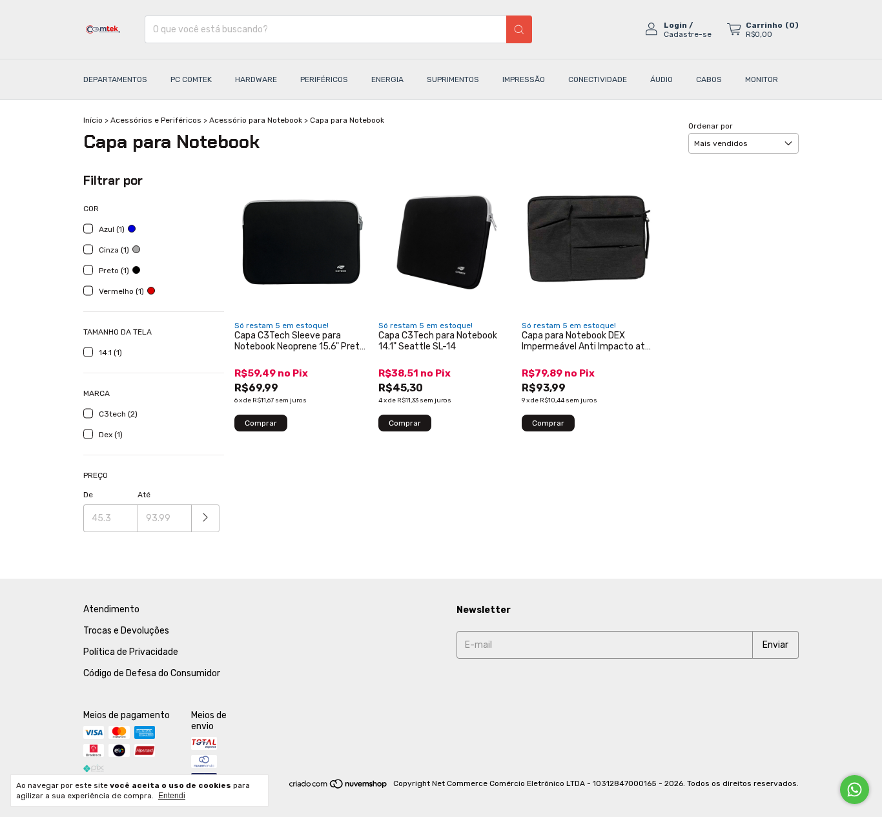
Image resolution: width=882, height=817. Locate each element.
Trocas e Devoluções (126, 630)
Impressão (523, 79)
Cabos (709, 79)
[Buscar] (519, 29)
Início (93, 120)
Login (675, 25)
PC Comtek (191, 79)
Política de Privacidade (130, 651)
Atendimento (111, 609)
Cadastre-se (688, 34)
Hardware (256, 79)
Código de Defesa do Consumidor (151, 673)
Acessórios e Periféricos (155, 120)
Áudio (661, 79)
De (88, 494)
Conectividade (597, 79)
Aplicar (206, 518)
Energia (387, 79)
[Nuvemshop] (339, 786)
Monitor (761, 79)
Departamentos (115, 79)
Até (144, 494)
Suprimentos (453, 79)
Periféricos (324, 79)
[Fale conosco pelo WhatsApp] (854, 789)
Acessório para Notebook (255, 120)
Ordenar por (710, 125)
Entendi (171, 795)
